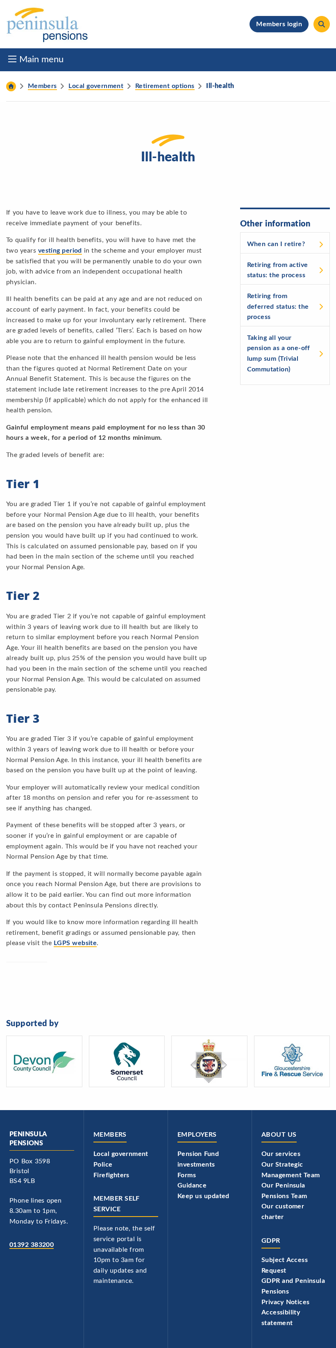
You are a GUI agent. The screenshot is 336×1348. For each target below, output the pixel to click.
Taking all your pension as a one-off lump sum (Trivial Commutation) (278, 354)
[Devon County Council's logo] (44, 1061)
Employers (197, 1134)
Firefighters (111, 1175)
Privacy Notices (285, 1302)
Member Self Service (116, 1203)
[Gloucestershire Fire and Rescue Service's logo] (292, 1061)
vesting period (60, 250)
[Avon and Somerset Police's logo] (209, 1061)
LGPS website (75, 943)
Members (110, 1134)
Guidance (192, 1185)
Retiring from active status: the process (277, 270)
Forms (186, 1175)
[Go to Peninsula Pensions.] (11, 86)
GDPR (270, 1240)
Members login (279, 24)
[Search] (321, 24)
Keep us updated (203, 1196)
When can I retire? (276, 244)
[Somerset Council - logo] (127, 1061)
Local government (120, 1154)
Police (102, 1164)
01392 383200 (31, 1245)
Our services (280, 1154)
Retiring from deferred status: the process (278, 306)
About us (279, 1134)
